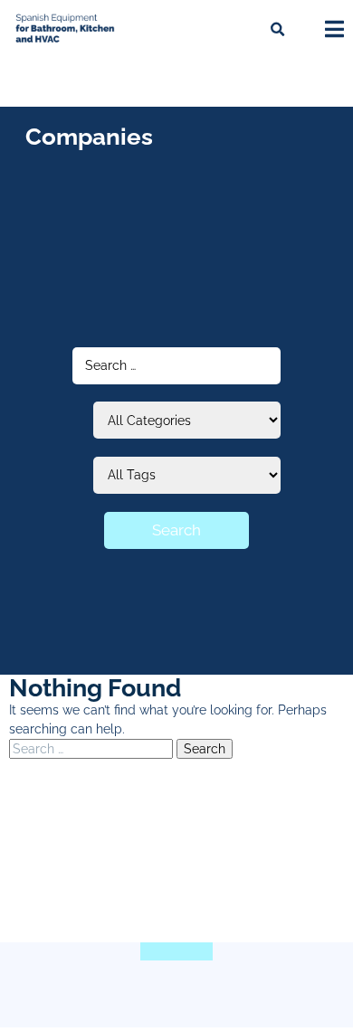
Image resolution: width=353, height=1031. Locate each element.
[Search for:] (92, 749)
